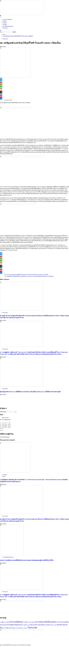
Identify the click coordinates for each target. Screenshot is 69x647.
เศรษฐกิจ (20, 628)
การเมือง (7, 622)
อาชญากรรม (8, 628)
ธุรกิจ (4, 476)
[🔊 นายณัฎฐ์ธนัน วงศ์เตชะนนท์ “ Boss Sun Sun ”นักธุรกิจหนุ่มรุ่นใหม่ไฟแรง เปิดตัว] (21, 346)
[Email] (34, 88)
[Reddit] (34, 83)
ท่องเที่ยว (5, 24)
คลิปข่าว (5, 21)
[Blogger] (34, 90)
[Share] (34, 98)
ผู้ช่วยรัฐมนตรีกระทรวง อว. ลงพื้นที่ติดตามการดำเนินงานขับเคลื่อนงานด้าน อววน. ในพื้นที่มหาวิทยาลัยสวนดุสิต (30, 391)
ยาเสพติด (24, 624)
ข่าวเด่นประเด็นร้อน (7, 19)
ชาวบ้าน (60, 622)
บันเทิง (4, 625)
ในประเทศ (5, 28)
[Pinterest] (34, 96)
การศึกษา (2, 622)
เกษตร (17, 628)
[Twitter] (34, 81)
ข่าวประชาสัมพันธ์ (32, 622)
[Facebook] (34, 79)
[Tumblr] (34, 92)
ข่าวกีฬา (5, 22)
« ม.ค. (1, 430)
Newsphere (22, 645)
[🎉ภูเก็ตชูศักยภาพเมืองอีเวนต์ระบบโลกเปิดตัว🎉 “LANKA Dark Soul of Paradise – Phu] (15, 472)
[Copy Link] (34, 94)
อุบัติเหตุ (14, 628)
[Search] (0, 30)
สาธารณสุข (54, 624)
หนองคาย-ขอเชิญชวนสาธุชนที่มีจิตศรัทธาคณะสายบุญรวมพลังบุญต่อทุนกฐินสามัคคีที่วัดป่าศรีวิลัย (26, 560)
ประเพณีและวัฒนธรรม (8, 26)
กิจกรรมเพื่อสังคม (16, 622)
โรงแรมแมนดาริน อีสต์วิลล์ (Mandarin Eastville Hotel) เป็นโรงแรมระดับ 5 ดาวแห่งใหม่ (26, 274)
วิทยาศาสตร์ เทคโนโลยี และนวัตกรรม (41, 625)
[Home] (0, 15)
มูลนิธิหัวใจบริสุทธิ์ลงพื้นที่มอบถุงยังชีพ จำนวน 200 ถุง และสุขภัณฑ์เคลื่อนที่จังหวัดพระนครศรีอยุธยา (29, 276)
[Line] (34, 85)
